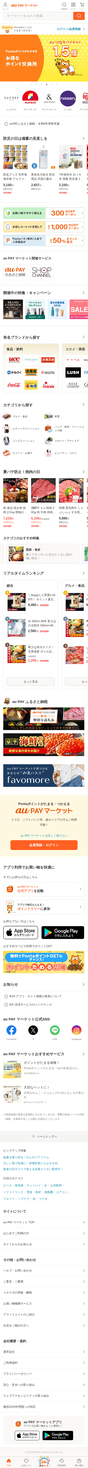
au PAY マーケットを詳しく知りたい (44, 835)
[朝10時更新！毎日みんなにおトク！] (36, 84)
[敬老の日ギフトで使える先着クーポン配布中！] (51, 84)
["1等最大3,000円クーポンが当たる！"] (41, 84)
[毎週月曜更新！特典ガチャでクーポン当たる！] (31, 84)
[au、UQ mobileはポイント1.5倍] (44, 57)
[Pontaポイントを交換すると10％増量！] (57, 84)
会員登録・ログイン (44, 845)
